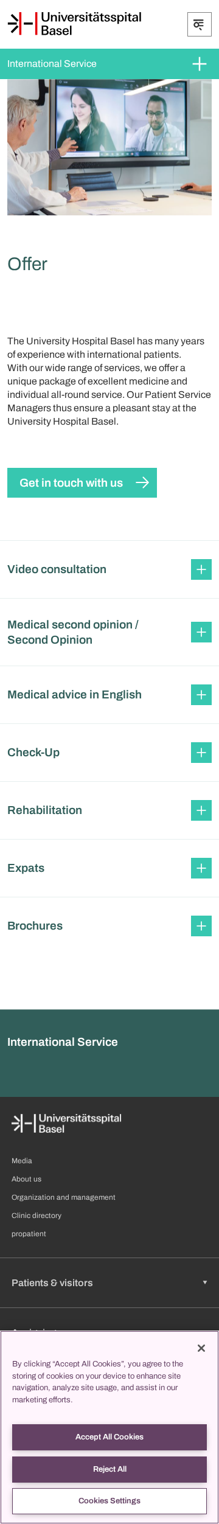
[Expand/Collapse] (199, 24)
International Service (52, 63)
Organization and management (64, 1197)
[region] (109, 1427)
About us (26, 1179)
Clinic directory (36, 1215)
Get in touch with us (71, 482)
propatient (29, 1234)
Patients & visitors (52, 1283)
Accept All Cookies (109, 1437)
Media (22, 1161)
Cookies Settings (109, 1501)
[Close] (201, 1348)
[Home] (74, 23)
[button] (109, 569)
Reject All (110, 1469)
